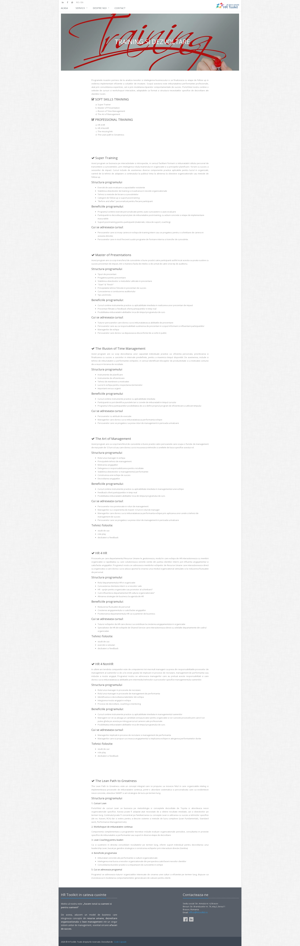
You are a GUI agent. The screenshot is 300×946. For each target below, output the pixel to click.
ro (77, 2)
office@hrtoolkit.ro (198, 912)
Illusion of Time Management (111, 111)
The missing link (105, 131)
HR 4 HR (101, 124)
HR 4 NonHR (103, 128)
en (82, 2)
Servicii (80, 8)
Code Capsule (120, 942)
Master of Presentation (109, 107)
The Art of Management (109, 114)
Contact (120, 8)
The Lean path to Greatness (111, 134)
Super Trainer (104, 104)
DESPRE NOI (100, 8)
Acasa (64, 8)
